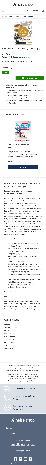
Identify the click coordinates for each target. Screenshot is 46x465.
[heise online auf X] (20, 459)
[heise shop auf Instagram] (30, 459)
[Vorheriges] (2, 143)
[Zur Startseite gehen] (23, 4)
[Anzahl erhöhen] (13, 78)
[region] (23, 33)
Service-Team (23, 396)
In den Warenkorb (31, 78)
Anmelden (34, 11)
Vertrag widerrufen (23, 451)
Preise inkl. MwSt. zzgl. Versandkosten (16, 57)
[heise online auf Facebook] (15, 459)
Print (5, 72)
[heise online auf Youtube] (25, 459)
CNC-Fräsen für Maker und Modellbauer (18, 146)
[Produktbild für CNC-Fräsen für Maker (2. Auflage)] (23, 33)
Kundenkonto (18, 409)
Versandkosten (26, 368)
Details (23, 167)
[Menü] (4, 11)
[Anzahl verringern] (4, 78)
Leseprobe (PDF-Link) (12, 292)
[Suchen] (26, 11)
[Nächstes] (43, 143)
